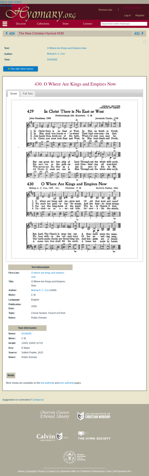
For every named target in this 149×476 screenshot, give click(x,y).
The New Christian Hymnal (37, 33)
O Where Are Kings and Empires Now (67, 48)
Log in (127, 15)
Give (109, 471)
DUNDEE (52, 59)
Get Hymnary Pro (122, 471)
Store (65, 23)
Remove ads (105, 10)
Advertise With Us (70, 471)
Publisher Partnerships (93, 471)
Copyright (31, 471)
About (21, 471)
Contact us (38, 399)
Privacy (42, 471)
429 (12, 33)
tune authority (66, 383)
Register (139, 15)
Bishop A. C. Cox (56, 53)
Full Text (28, 93)
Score (13, 93)
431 (137, 33)
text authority (47, 383)
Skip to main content (10, 2)
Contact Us (53, 471)
